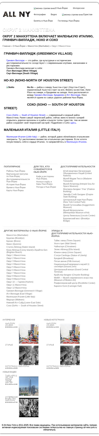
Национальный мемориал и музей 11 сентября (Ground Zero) (71, 265)
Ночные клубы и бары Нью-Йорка (44, 183)
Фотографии (40, 14)
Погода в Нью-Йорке (46, 187)
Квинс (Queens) (13, 244)
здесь (73, 123)
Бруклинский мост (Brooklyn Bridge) (76, 219)
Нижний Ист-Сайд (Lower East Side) (23, 303)
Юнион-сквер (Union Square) (67, 252)
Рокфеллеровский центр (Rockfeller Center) (74, 283)
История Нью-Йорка (16, 184)
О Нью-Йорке (61, 8)
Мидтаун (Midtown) (15, 300)
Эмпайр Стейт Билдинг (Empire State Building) (78, 195)
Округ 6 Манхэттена (15, 270)
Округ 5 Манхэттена (15, 267)
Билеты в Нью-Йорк (43, 21)
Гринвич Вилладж (15, 60)
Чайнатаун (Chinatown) (65, 246)
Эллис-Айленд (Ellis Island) (67, 249)
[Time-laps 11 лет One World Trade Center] (29, 386)
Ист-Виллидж (73, 95)
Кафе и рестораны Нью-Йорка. (45, 177)
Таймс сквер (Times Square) (67, 240)
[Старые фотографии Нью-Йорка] (29, 355)
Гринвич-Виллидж (43, 95)
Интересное (79, 8)
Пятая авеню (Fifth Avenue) (67, 261)
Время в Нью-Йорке (16, 187)
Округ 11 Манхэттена (16, 285)
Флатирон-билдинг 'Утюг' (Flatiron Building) (79, 190)
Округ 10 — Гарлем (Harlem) (19, 282)
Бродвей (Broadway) (63, 258)
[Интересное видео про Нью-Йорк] (29, 407)
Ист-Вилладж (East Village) (19, 294)
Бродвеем (59, 95)
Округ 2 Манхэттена (15, 258)
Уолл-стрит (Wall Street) (65, 243)
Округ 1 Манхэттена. (16, 255)
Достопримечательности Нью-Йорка (18, 180)
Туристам (87, 14)
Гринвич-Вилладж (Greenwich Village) (24, 291)
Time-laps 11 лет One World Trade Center (11, 378)
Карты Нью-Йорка (15, 190)
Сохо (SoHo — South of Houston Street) (26, 115)
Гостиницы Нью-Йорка (68, 21)
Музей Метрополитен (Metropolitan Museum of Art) (76, 211)
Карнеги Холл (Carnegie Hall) (68, 286)
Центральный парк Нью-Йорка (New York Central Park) (77, 201)
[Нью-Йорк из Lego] (29, 334)
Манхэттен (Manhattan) (38, 46)
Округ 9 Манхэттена (15, 279)
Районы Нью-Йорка (15, 171)
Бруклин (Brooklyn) (15, 238)
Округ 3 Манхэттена (15, 261)
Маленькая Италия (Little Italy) (21, 137)
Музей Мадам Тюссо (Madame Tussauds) (77, 179)
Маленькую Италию (76, 142)
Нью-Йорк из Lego (10, 324)
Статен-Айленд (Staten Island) (20, 247)
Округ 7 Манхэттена (15, 273)
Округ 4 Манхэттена (15, 264)
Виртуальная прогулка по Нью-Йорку (17, 175)
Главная (7, 46)
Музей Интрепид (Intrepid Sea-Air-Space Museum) (79, 185)
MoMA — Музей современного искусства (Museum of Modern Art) (73, 279)
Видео (54, 14)
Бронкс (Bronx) (13, 241)
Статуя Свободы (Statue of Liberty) (70, 255)
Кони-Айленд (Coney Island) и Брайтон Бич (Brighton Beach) (26, 251)
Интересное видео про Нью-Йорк (11, 398)
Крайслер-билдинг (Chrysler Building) (71, 275)
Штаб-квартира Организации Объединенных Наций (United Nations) (77, 173)
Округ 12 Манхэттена (16, 288)
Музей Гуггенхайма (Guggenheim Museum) (78, 206)
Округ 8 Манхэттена (15, 276)
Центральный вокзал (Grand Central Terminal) (71, 270)
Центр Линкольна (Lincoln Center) (79, 215)
